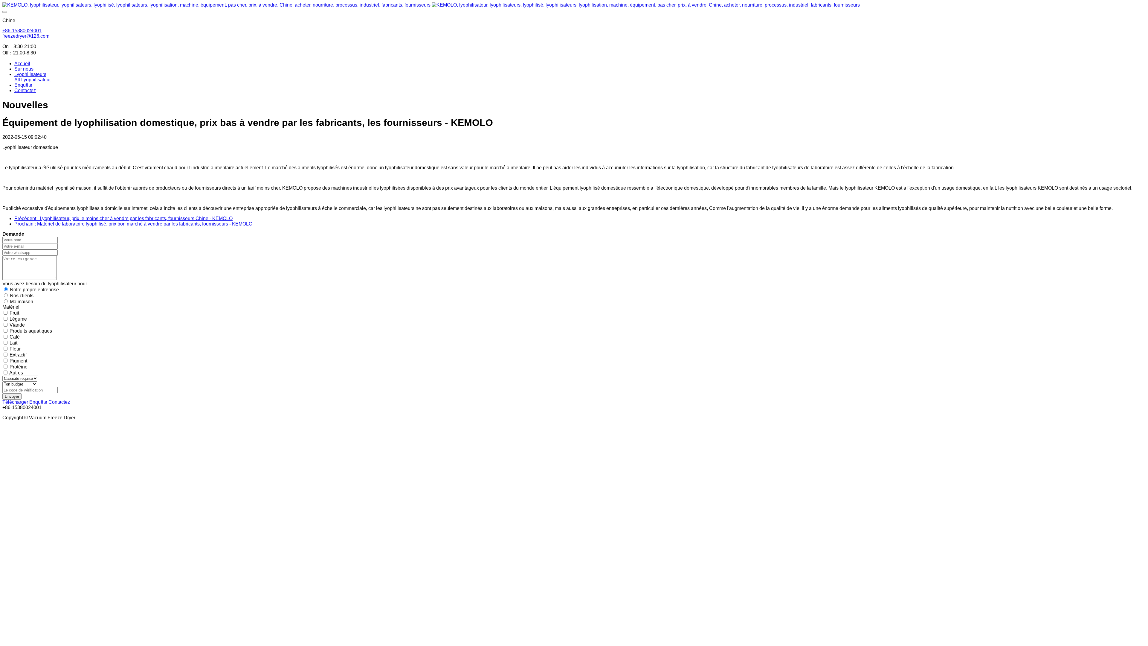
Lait (13, 342)
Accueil (22, 63)
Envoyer (12, 396)
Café (15, 336)
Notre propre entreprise (34, 289)
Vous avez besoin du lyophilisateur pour (44, 283)
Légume (18, 319)
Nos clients (21, 295)
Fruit (14, 313)
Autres (16, 372)
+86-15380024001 (22, 30)
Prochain (133, 223)
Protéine (19, 366)
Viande (17, 324)
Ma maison (21, 301)
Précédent (123, 218)
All (17, 79)
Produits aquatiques (31, 330)
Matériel (10, 307)
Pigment (18, 360)
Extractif (18, 354)
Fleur (15, 348)
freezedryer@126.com (25, 36)
